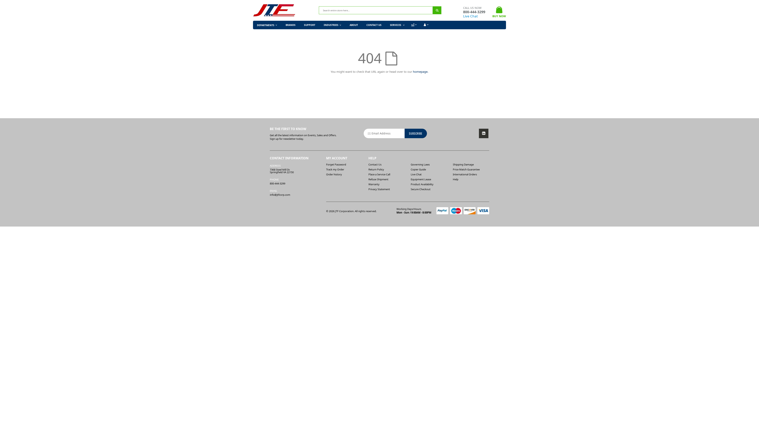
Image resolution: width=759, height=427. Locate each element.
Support (309, 25)
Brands (290, 25)
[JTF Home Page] (274, 10)
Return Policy (376, 169)
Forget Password (336, 164)
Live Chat (470, 16)
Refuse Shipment (378, 179)
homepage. (420, 72)
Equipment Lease (421, 179)
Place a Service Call (379, 174)
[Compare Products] (414, 25)
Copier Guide (418, 169)
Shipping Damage (463, 164)
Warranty (374, 184)
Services (396, 25)
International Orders (465, 174)
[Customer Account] (425, 25)
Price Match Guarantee (466, 169)
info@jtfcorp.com (280, 194)
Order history (334, 174)
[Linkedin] (483, 133)
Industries (331, 25)
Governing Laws (420, 164)
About (354, 25)
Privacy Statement (379, 189)
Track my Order (335, 169)
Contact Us (373, 25)
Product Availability (422, 184)
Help (455, 179)
